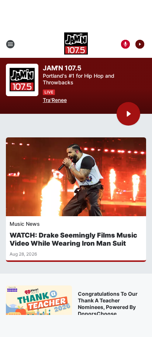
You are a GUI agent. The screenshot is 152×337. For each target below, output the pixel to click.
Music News (25, 224)
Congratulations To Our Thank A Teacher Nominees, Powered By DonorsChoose (108, 304)
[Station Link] (76, 44)
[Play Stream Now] (139, 44)
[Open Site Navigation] (10, 44)
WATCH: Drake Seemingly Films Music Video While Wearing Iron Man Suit (73, 239)
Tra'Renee (55, 100)
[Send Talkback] (125, 44)
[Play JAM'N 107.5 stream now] (22, 80)
